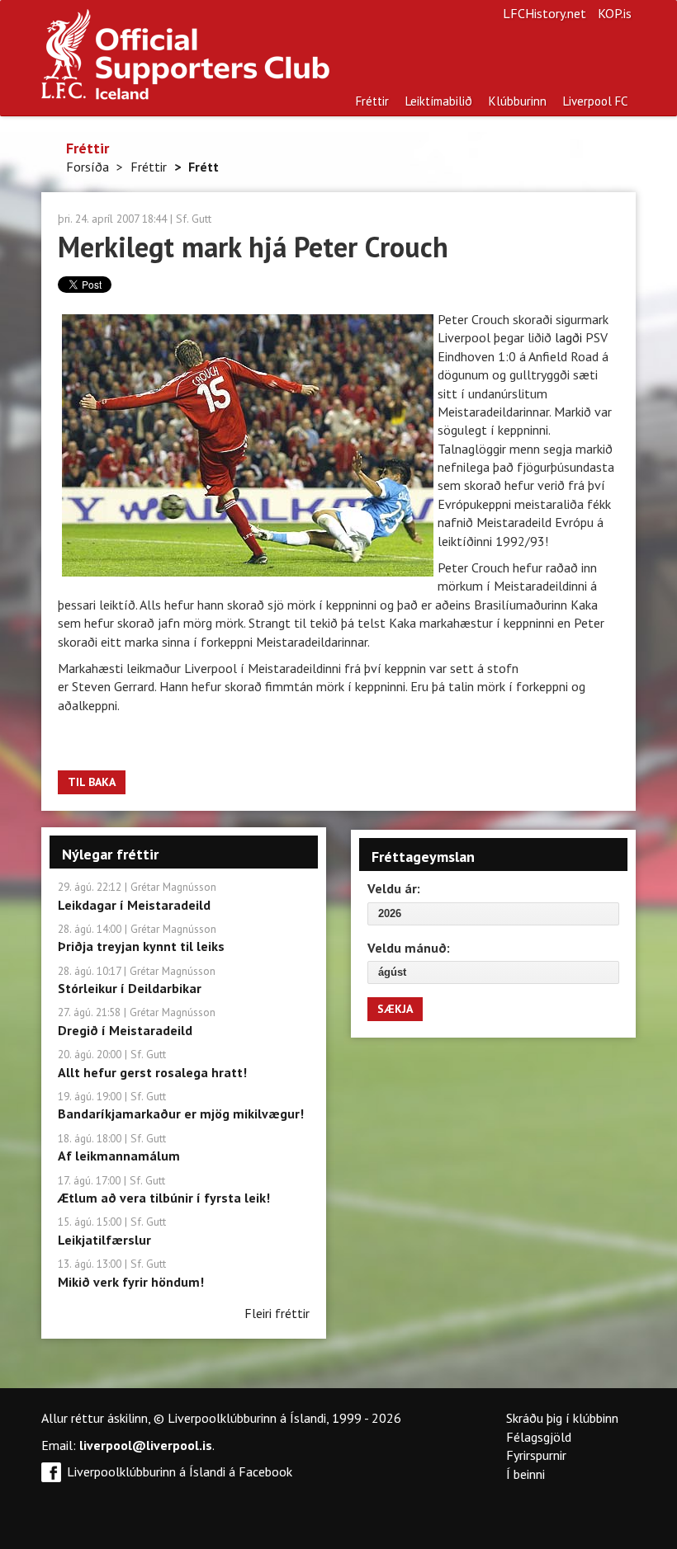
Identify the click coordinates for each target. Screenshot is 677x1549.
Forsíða (87, 166)
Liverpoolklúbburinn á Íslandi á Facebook (179, 1471)
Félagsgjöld (538, 1437)
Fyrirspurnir (536, 1455)
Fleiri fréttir (277, 1313)
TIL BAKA (92, 781)
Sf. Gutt (193, 218)
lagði (568, 337)
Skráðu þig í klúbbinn (562, 1418)
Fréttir (372, 101)
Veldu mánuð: (408, 947)
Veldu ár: (393, 888)
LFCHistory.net (544, 13)
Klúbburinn (518, 101)
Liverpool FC (595, 101)
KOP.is (615, 13)
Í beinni (525, 1474)
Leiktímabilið (438, 101)
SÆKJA (395, 1008)
